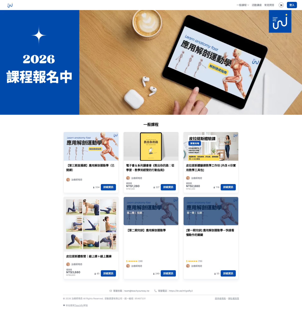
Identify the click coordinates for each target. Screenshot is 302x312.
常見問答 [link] (269, 5)
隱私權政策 (233, 298)
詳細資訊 (108, 187)
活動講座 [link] (257, 5)
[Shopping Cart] (281, 5)
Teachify (79, 305)
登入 (291, 5)
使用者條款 (220, 298)
